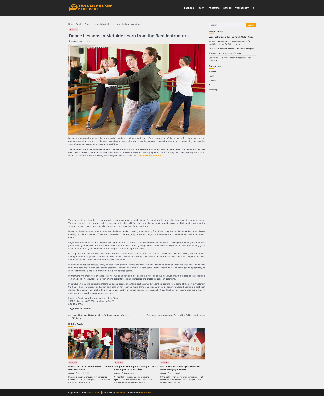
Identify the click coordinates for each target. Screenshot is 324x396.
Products (214, 8)
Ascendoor (121, 392)
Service (227, 8)
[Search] (254, 8)
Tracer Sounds (93, 392)
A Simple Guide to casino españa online (225, 53)
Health (201, 8)
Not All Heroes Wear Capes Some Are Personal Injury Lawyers (180, 368)
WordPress (145, 392)
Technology (242, 8)
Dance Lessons (83, 308)
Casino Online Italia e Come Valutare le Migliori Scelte (231, 37)
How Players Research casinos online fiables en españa (231, 49)
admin (73, 41)
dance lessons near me (149, 155)
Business (189, 8)
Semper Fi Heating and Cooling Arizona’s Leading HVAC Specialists (136, 368)
